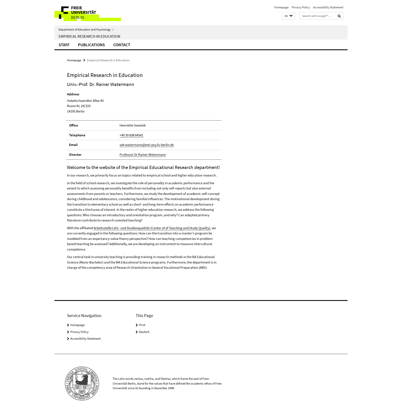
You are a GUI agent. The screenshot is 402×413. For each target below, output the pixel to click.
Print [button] (142, 325)
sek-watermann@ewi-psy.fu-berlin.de (147, 144)
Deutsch (144, 332)
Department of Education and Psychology (86, 29)
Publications (91, 44)
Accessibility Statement (328, 7)
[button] (288, 16)
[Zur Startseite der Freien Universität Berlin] (89, 12)
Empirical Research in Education (89, 36)
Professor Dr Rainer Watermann (143, 154)
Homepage (281, 7)
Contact (121, 44)
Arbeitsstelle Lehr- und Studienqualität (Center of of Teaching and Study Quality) (152, 228)
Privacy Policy (301, 7)
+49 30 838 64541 (131, 135)
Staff (64, 44)
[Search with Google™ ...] (339, 16)
